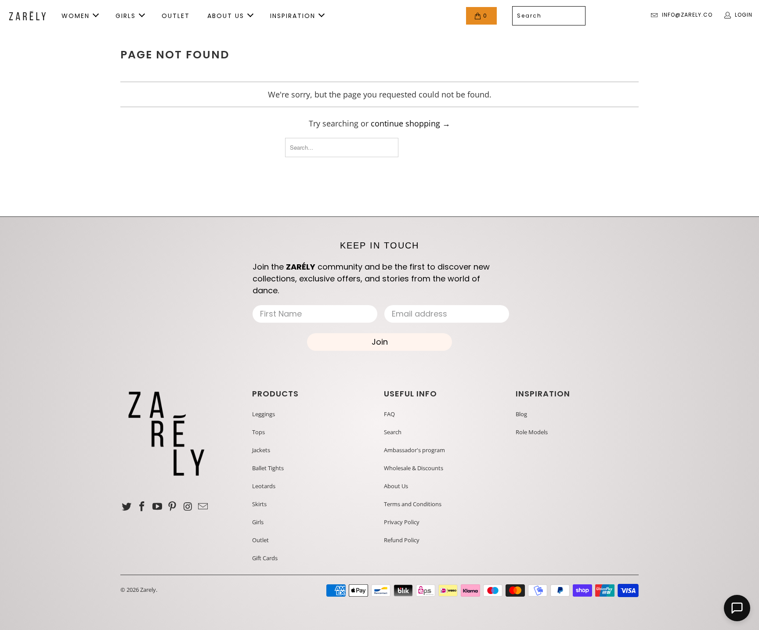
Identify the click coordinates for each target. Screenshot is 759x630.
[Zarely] (27, 16)
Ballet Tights (268, 468)
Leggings (263, 414)
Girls (258, 522)
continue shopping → (410, 123)
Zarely (148, 590)
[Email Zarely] (203, 506)
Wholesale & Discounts (413, 468)
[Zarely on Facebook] (142, 506)
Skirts (259, 504)
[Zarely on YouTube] (157, 506)
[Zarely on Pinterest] (172, 506)
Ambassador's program (414, 450)
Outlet (260, 540)
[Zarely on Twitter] (127, 506)
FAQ (389, 414)
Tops (258, 432)
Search (392, 432)
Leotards (263, 486)
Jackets (261, 450)
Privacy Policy (401, 522)
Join (380, 341)
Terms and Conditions (412, 504)
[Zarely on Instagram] (188, 506)
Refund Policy (401, 540)
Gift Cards (265, 558)
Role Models (532, 432)
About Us (396, 486)
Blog (521, 414)
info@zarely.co (687, 14)
